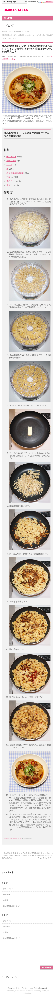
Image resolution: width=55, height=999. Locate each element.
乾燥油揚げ (11, 160)
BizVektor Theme (32, 991)
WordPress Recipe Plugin (13, 838)
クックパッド (8, 889)
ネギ (8, 185)
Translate (49, 2)
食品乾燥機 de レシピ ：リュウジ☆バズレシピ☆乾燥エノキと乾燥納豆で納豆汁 (14, 855)
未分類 (5, 900)
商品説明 (6, 894)
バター (9, 165)
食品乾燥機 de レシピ (11, 906)
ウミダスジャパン (24, 988)
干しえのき (11, 156)
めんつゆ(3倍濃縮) (14, 173)
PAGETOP (46, 967)
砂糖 (8, 177)
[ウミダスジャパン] (16, 11)
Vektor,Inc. (45, 991)
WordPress (19, 991)
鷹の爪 (9, 181)
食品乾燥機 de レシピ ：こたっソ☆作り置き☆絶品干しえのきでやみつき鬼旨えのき (40, 855)
